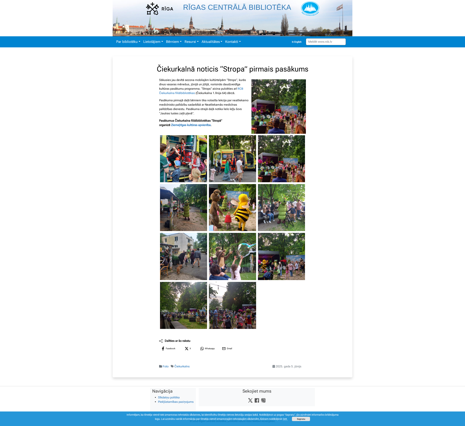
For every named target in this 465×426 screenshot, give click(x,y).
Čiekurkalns (182, 366)
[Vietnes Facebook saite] (257, 400)
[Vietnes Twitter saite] (250, 400)
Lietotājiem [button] (151, 42)
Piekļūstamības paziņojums (176, 401)
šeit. (285, 418)
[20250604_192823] (281, 207)
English (298, 41)
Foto (166, 366)
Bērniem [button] (172, 42)
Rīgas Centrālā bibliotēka (237, 7)
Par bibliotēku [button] (127, 42)
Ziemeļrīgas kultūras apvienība (191, 125)
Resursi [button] (190, 42)
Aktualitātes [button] (211, 42)
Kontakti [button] (231, 42)
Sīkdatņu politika (169, 397)
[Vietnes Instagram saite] (263, 400)
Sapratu (301, 419)
